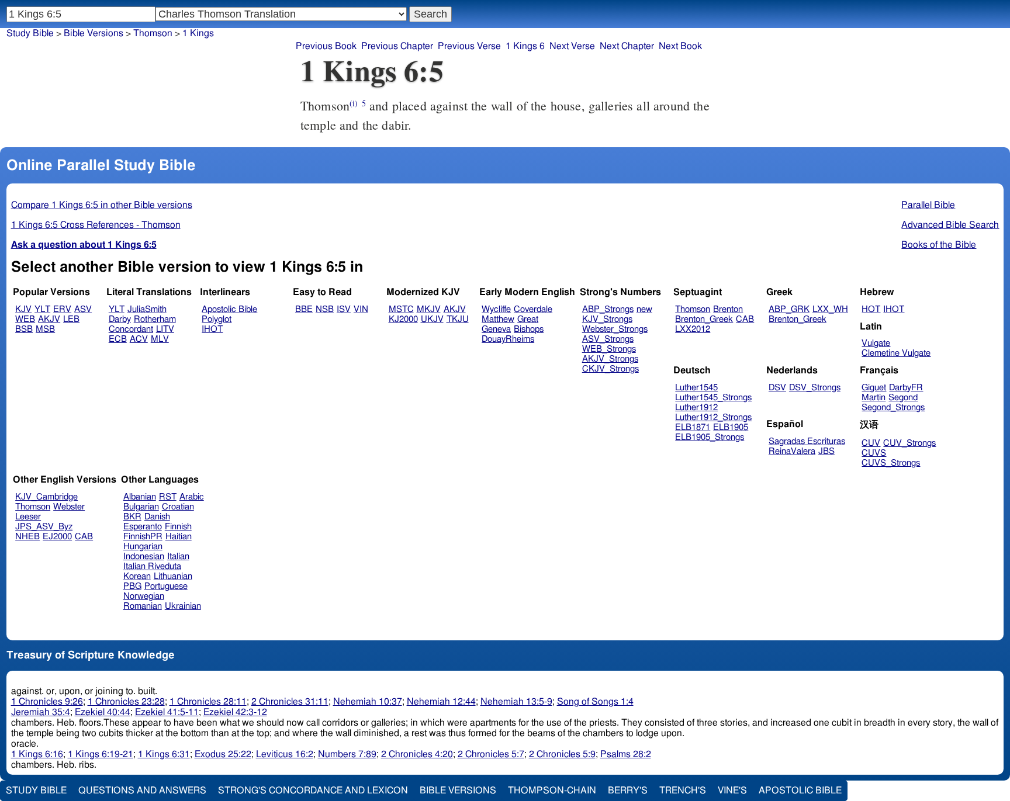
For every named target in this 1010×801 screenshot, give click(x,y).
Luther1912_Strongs (713, 417)
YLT (42, 309)
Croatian (178, 506)
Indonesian (143, 556)
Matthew (498, 319)
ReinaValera (792, 451)
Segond (903, 397)
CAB (745, 319)
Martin (874, 397)
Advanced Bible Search (950, 225)
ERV (62, 309)
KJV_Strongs (607, 319)
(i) (354, 103)
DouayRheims (508, 339)
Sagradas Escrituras (807, 441)
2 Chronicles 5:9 (562, 754)
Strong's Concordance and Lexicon (313, 790)
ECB (118, 339)
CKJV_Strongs (610, 369)
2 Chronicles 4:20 (417, 754)
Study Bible (30, 33)
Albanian (139, 497)
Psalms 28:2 (625, 754)
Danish (157, 516)
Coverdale (533, 309)
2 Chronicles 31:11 (289, 701)
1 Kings (198, 33)
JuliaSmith (147, 309)
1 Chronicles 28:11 (208, 701)
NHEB (27, 536)
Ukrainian (183, 606)
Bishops (529, 329)
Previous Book (326, 46)
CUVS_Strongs (891, 463)
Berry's (628, 790)
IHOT (212, 329)
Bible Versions (93, 33)
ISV (344, 309)
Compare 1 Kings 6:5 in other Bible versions (101, 205)
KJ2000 (403, 319)
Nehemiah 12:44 (441, 701)
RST (168, 497)
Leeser (28, 516)
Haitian (178, 536)
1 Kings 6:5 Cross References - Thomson (96, 225)
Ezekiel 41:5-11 (167, 712)
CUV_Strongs (909, 443)
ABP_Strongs (608, 309)
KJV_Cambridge (46, 497)
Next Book (680, 46)
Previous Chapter (397, 46)
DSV (777, 387)
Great (527, 319)
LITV (165, 329)
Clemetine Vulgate (896, 353)
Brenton (728, 309)
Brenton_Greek (704, 319)
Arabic (191, 497)
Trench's (682, 790)
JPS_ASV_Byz (43, 526)
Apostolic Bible (800, 790)
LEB (71, 319)
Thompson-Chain (552, 790)
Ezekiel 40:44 (102, 712)
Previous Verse (469, 46)
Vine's (732, 790)
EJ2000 (57, 536)
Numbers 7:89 (347, 754)
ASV (83, 309)
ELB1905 (730, 427)
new (644, 309)
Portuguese (166, 586)
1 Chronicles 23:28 (126, 701)
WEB (25, 319)
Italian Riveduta (152, 566)
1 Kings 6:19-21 (100, 754)
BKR (132, 516)
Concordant (131, 329)
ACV (139, 339)
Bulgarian (141, 506)
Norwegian (143, 596)
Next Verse (572, 46)
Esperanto (142, 526)
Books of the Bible (938, 244)
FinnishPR (142, 536)
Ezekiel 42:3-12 (235, 712)
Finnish (178, 526)
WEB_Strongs (609, 349)
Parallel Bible (928, 205)
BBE (304, 309)
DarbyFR (906, 387)
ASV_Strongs (608, 339)
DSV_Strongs (814, 387)
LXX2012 (692, 329)
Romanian (142, 606)
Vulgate (876, 343)
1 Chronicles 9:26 (47, 701)
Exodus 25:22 (223, 754)
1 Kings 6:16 (37, 754)
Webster (69, 506)
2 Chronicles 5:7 (491, 754)
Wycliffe (496, 309)
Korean (137, 576)
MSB (45, 329)
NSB (325, 309)
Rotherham (155, 319)
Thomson (152, 33)
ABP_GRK (789, 309)
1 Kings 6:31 (164, 754)
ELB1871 (692, 427)
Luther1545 (696, 387)
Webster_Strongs (615, 329)
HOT (871, 309)
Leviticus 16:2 (284, 754)
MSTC (401, 309)
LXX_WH (830, 309)
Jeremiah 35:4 (40, 712)
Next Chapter (627, 46)
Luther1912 (696, 407)
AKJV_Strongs (610, 359)
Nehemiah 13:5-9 (516, 701)
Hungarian (142, 546)
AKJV (49, 319)
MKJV (429, 309)
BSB (24, 329)
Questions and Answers (142, 790)
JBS (826, 451)
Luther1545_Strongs (713, 397)
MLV (160, 339)
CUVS (874, 453)
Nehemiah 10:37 (367, 701)
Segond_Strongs (893, 407)
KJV (23, 309)
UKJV (432, 319)
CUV (871, 443)
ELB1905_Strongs (709, 437)
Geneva (496, 329)
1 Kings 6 (525, 46)
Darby (120, 319)
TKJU (458, 319)
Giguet (874, 387)
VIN (361, 309)
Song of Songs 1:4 (595, 701)
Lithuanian (173, 576)
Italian (178, 556)
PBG (132, 586)
